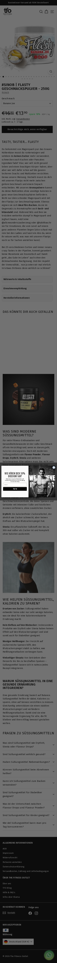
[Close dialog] (54, 467)
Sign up (15, 489)
